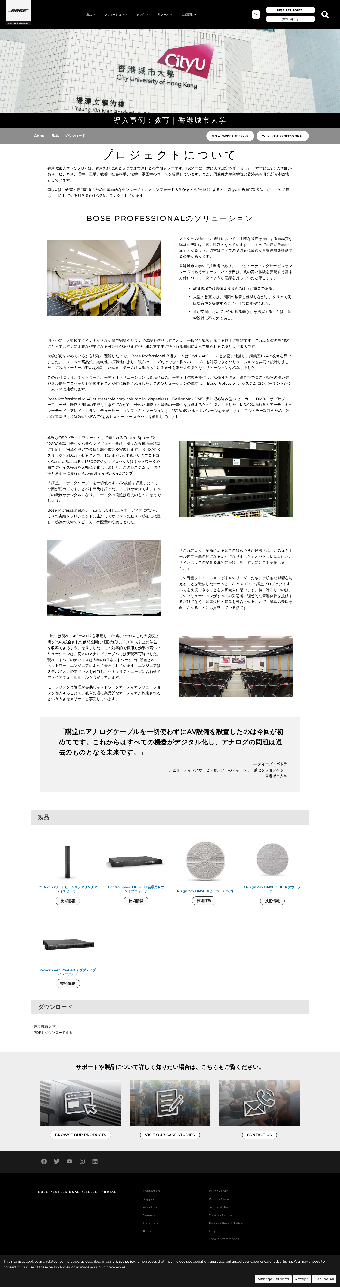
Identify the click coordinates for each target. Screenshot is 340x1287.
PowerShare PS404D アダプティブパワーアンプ (68, 972)
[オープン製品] (94, 14)
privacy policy (123, 1261)
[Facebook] (44, 1161)
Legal (213, 1231)
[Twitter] (56, 1161)
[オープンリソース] (171, 14)
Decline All (324, 1279)
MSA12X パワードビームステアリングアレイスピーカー (67, 889)
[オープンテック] (147, 14)
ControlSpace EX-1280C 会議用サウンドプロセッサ (136, 889)
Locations (150, 1223)
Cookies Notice (220, 1215)
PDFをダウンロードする (53, 1032)
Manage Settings (273, 1279)
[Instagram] (82, 1161)
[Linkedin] (95, 1161)
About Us (150, 1207)
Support (149, 1199)
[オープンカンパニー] (195, 14)
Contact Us (151, 1191)
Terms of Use (218, 1207)
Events (148, 1231)
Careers (149, 1215)
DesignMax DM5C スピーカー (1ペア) (204, 891)
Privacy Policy (219, 1191)
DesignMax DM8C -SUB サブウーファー (272, 889)
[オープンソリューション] (126, 14)
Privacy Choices (221, 1199)
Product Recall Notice (226, 1223)
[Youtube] (69, 1161)
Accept (301, 1279)
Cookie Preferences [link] (224, 1239)
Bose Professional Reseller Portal (77, 1192)
